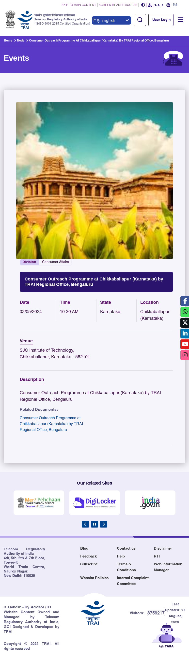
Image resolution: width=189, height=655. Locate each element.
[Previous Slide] (85, 524)
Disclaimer (163, 548)
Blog (84, 548)
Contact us (126, 548)
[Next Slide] (103, 524)
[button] (143, 5)
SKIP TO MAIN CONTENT (79, 5)
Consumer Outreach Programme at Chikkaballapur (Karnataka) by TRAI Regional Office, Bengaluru (51, 424)
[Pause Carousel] (94, 524)
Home (8, 40)
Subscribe (89, 564)
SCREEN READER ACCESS (118, 5)
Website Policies (94, 578)
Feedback (88, 556)
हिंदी (175, 5)
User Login (161, 20)
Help (121, 556)
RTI (157, 556)
